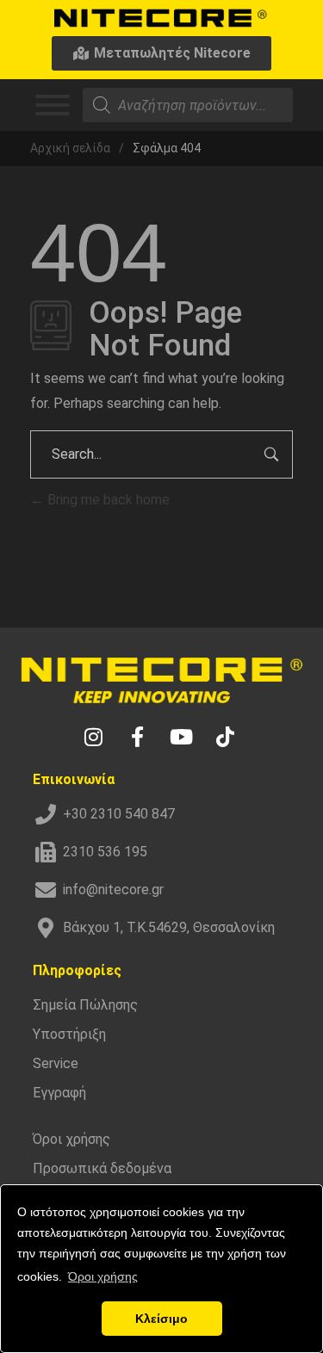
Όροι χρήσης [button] (103, 1276)
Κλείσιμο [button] (161, 1318)
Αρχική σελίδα (70, 148)
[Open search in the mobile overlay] (188, 105)
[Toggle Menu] (52, 105)
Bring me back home (107, 499)
